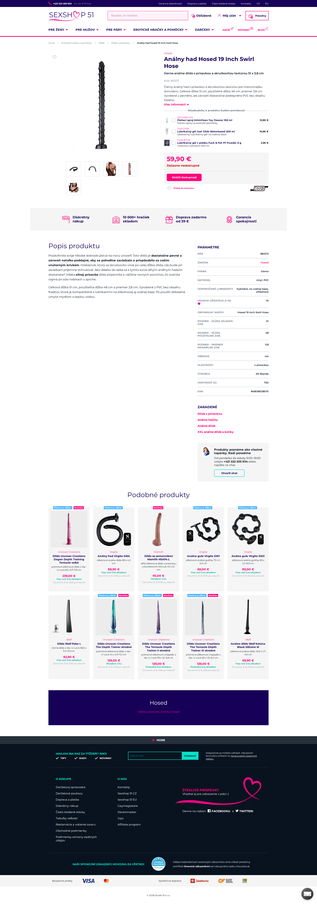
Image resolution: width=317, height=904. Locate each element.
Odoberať (190, 755)
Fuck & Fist (183, 139)
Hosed (168, 53)
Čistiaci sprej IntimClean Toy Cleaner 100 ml (204, 120)
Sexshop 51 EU (127, 799)
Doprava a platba (196, 3)
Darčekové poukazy (69, 793)
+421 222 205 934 (62, 3)
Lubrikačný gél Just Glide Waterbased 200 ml (206, 131)
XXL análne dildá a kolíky (216, 432)
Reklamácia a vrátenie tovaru (76, 824)
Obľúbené (202, 16)
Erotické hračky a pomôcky (158, 29)
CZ (258, 3)
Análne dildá (206, 426)
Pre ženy (56, 29)
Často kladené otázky (223, 3)
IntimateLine (185, 117)
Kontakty (246, 3)
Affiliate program (129, 824)
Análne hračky (208, 420)
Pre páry (114, 29)
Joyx (121, 818)
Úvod (51, 43)
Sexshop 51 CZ (127, 793)
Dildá (101, 43)
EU (267, 3)
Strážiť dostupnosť (184, 177)
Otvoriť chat (229, 473)
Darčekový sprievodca (70, 787)
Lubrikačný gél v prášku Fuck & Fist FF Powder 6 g (209, 142)
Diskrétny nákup (67, 806)
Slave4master (127, 812)
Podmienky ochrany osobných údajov (76, 838)
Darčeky (202, 29)
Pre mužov (85, 29)
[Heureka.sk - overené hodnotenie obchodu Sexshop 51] (158, 869)
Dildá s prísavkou (120, 43)
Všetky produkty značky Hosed (158, 711)
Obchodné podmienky (71, 830)
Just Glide (183, 128)
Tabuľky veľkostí (67, 818)
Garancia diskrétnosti (170, 3)
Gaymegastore (128, 806)
